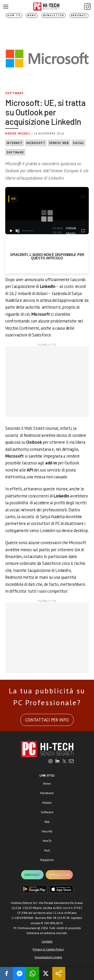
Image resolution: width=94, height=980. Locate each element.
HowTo (47, 841)
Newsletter (53, 15)
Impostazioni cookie (48, 957)
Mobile (47, 803)
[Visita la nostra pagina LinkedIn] (57, 761)
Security (47, 831)
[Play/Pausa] (11, 230)
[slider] (27, 231)
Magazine (47, 860)
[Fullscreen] (83, 230)
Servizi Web (59, 143)
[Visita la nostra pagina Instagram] (50, 761)
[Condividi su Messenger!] (19, 973)
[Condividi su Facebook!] (6, 973)
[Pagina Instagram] (87, 6)
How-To (14, 15)
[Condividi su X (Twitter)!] (45, 973)
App (47, 821)
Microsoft (35, 143)
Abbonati (79, 15)
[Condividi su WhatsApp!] (32, 973)
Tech (47, 850)
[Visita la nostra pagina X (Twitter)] (64, 761)
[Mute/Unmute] (17, 230)
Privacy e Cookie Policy (48, 949)
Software (14, 93)
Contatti (47, 941)
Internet (14, 143)
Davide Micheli (17, 133)
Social (78, 143)
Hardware (47, 793)
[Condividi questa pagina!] (58, 973)
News (31, 15)
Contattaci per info (46, 720)
